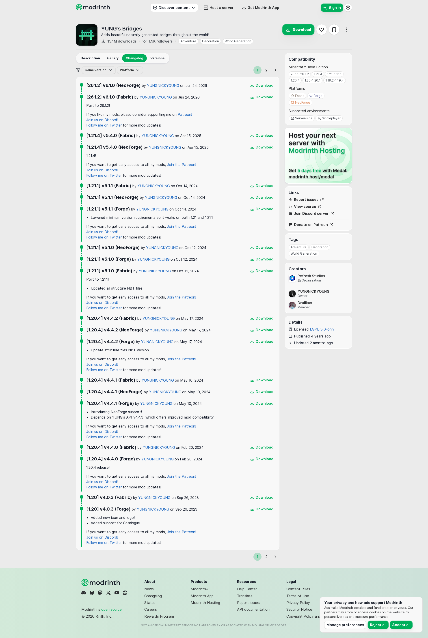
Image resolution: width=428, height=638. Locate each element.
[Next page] (275, 70)
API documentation (253, 609)
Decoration (210, 41)
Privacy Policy (298, 603)
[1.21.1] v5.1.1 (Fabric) (108, 185)
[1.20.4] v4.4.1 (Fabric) (110, 380)
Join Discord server (311, 213)
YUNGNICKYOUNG (163, 85)
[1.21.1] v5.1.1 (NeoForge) (112, 197)
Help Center (247, 589)
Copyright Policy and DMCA (309, 616)
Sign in (335, 7)
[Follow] (321, 29)
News (149, 589)
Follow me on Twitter (104, 125)
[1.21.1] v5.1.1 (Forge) (108, 209)
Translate (245, 596)
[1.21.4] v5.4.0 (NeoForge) (114, 147)
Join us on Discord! (102, 120)
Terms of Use (297, 596)
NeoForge (302, 102)
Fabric (299, 96)
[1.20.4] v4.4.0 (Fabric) (111, 447)
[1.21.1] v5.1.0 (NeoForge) (113, 247)
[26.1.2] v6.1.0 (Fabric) (109, 97)
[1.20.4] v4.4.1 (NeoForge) (114, 391)
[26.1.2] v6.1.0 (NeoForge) (113, 85)
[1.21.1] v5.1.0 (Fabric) (109, 270)
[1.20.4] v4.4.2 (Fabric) (111, 318)
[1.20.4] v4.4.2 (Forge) (110, 341)
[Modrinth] (101, 582)
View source (305, 206)
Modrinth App (202, 596)
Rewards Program (159, 616)
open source (111, 609)
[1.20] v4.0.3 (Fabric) (109, 497)
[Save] (334, 29)
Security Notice (299, 609)
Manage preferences (345, 625)
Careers (150, 609)
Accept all (401, 625)
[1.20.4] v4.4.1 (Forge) (110, 403)
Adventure (188, 41)
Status (149, 603)
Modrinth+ (200, 589)
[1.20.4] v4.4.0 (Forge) (110, 459)
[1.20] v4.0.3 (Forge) (108, 509)
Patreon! (185, 114)
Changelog (153, 596)
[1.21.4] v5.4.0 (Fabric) (110, 135)
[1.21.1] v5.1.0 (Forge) (108, 259)
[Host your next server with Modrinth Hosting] (318, 156)
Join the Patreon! (181, 164)
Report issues (306, 200)
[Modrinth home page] (93, 9)
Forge (318, 96)
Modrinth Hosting (205, 603)
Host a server (222, 7)
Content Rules (298, 589)
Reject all (378, 625)
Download (302, 29)
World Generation (238, 41)
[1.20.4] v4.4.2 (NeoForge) (115, 330)
